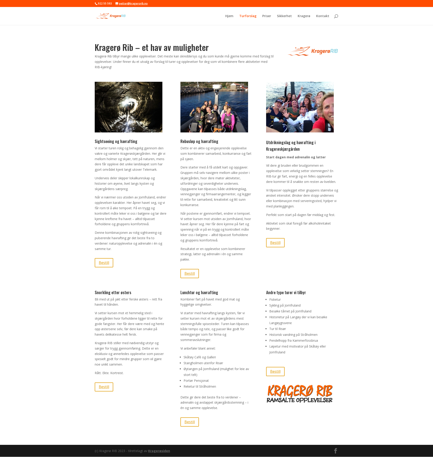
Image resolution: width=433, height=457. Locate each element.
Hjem (229, 16)
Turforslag (247, 16)
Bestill (104, 262)
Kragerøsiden (159, 451)
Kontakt (322, 16)
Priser (266, 16)
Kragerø (304, 16)
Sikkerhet (284, 16)
